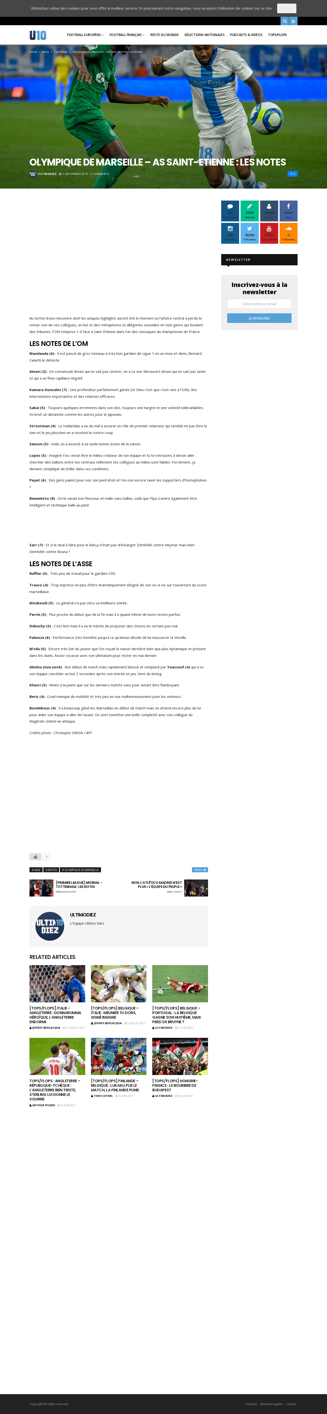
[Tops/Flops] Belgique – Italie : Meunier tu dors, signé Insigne (115, 1012)
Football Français (126, 34)
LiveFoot (251, 1404)
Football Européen (84, 34)
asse (37, 870)
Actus (45, 51)
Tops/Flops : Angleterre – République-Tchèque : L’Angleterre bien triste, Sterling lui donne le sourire (54, 1090)
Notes (52, 870)
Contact (291, 1404)
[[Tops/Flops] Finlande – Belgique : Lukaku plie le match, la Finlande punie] (119, 1056)
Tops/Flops (277, 34)
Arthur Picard (43, 1105)
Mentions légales (271, 1404)
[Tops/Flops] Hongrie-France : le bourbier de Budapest (175, 1085)
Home (33, 51)
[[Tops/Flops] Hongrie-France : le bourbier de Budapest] (180, 1056)
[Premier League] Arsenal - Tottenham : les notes (79, 887)
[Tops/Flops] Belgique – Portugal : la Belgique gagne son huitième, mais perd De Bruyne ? (176, 1015)
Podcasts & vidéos (246, 34)
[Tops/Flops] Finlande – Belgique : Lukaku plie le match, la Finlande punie (115, 1085)
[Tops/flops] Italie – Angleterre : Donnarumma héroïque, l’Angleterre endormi (55, 1015)
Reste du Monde (164, 34)
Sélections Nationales (204, 34)
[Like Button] (35, 856)
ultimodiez (47, 174)
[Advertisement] (118, 259)
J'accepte (286, 8)
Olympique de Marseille (82, 870)
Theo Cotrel (103, 1096)
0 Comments (99, 174)
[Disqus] (118, 1182)
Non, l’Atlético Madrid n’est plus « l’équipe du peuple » (156, 887)
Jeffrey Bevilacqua (46, 1027)
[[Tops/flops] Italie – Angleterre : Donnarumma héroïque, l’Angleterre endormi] (57, 983)
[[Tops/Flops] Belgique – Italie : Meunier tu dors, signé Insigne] (119, 983)
